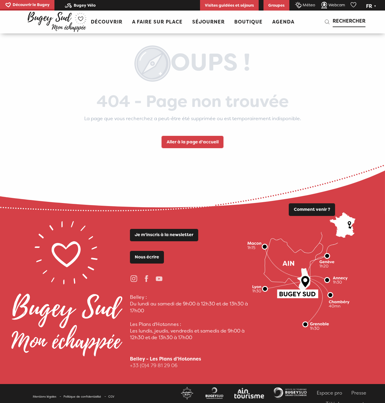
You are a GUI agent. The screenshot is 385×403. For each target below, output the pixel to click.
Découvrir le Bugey (31, 4)
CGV (111, 396)
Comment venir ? (312, 209)
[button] (371, 6)
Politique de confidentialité (82, 396)
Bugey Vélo (85, 5)
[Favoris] (354, 5)
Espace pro (329, 393)
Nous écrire (147, 257)
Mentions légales (44, 396)
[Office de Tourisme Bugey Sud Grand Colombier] (56, 22)
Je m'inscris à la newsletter (164, 235)
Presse (358, 393)
